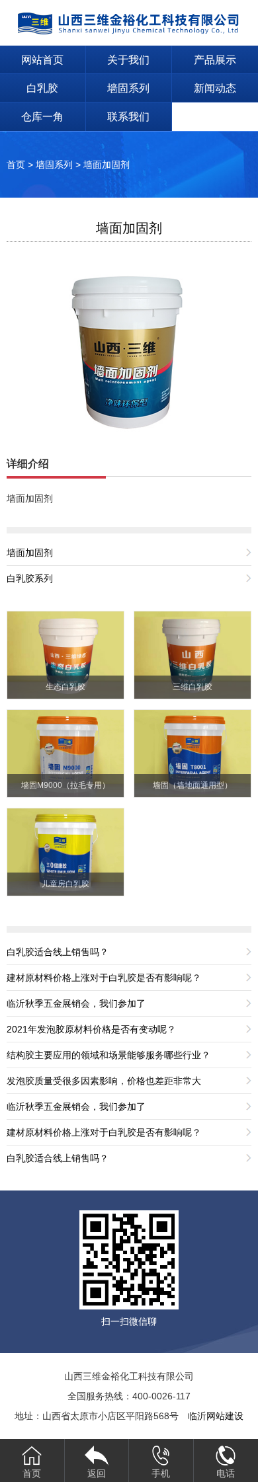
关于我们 (128, 59)
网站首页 (42, 59)
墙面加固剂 (106, 164)
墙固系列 (128, 88)
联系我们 (128, 116)
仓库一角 (42, 116)
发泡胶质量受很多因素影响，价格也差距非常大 (104, 1080)
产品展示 (215, 59)
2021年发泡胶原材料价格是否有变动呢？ (91, 1029)
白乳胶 (42, 88)
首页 (16, 164)
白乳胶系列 (30, 578)
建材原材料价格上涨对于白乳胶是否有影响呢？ (104, 977)
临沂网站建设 (215, 1416)
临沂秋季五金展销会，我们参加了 (76, 1003)
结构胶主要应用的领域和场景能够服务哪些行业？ (108, 1055)
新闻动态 (215, 88)
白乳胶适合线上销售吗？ (57, 952)
